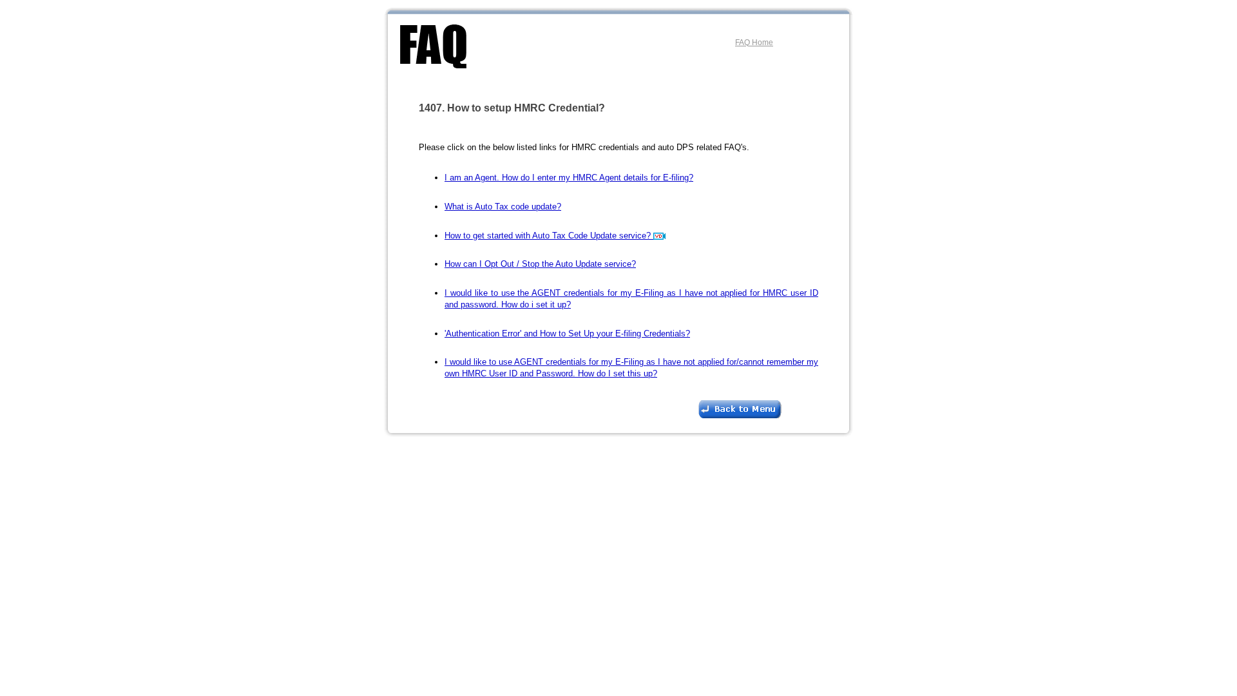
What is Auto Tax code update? (503, 206)
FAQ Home (754, 42)
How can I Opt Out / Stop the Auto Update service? (540, 264)
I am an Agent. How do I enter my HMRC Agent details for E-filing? (569, 177)
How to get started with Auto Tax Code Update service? (549, 235)
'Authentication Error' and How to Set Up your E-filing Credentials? (567, 333)
